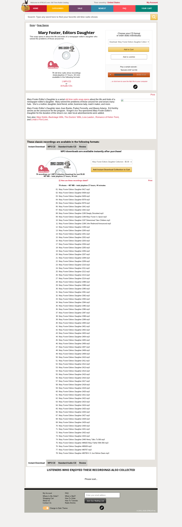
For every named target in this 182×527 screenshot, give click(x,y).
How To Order (70, 498)
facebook (122, 87)
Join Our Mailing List (95, 501)
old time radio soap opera (77, 99)
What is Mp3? (70, 496)
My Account (152, 2)
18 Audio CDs (66, 86)
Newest (102, 8)
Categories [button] (57, 8)
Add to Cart (129, 49)
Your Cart (146, 8)
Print (153, 95)
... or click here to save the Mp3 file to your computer (128, 81)
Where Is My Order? (50, 496)
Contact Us (47, 503)
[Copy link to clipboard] (135, 87)
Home (35, 8)
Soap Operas (43, 25)
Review (82, 147)
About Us (46, 500)
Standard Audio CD (67, 147)
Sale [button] (80, 8)
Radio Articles (70, 503)
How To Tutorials (71, 500)
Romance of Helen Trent (107, 117)
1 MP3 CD (66, 81)
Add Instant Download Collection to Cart (111, 169)
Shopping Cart (48, 498)
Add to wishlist (129, 57)
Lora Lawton (88, 117)
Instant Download (36, 147)
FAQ (124, 8)
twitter (129, 87)
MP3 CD (51, 147)
